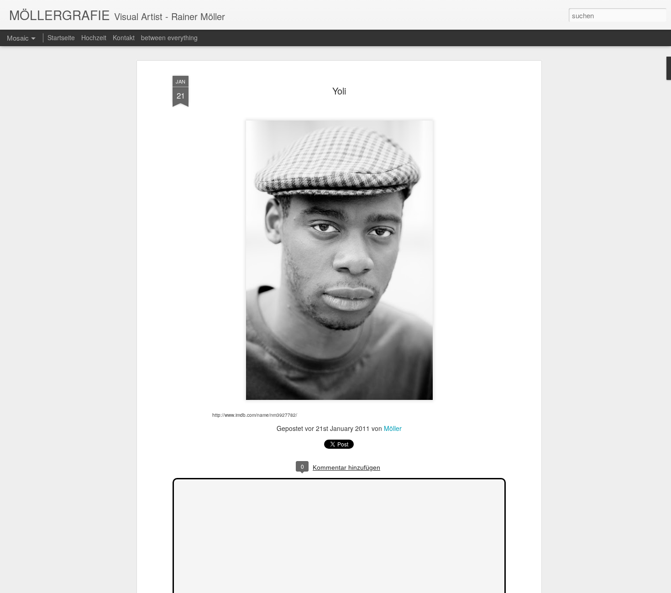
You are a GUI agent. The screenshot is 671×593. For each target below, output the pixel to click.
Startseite (61, 37)
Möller (393, 428)
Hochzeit (93, 37)
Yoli (339, 90)
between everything (169, 37)
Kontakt (124, 37)
